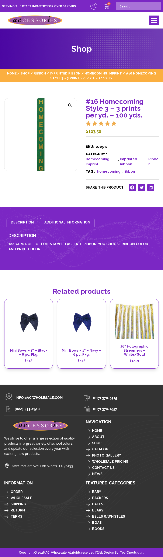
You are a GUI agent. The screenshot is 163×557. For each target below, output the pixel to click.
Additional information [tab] (67, 222)
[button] (154, 20)
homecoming (109, 171)
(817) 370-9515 (105, 398)
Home (12, 73)
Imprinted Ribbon (65, 73)
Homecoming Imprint (103, 73)
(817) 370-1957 (105, 409)
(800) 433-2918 (27, 409)
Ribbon (40, 73)
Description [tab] (22, 222)
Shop (25, 73)
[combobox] (138, 6)
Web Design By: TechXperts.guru (120, 552)
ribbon (129, 171)
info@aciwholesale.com (39, 398)
